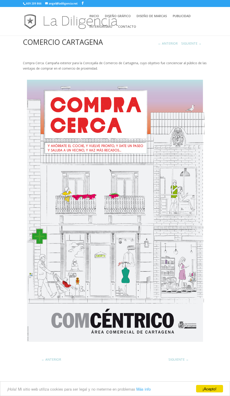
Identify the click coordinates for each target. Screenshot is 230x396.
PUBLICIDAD (182, 16)
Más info (143, 389)
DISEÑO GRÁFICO (118, 16)
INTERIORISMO (100, 27)
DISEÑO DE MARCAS (152, 16)
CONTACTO (127, 27)
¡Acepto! (210, 388)
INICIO (94, 16)
